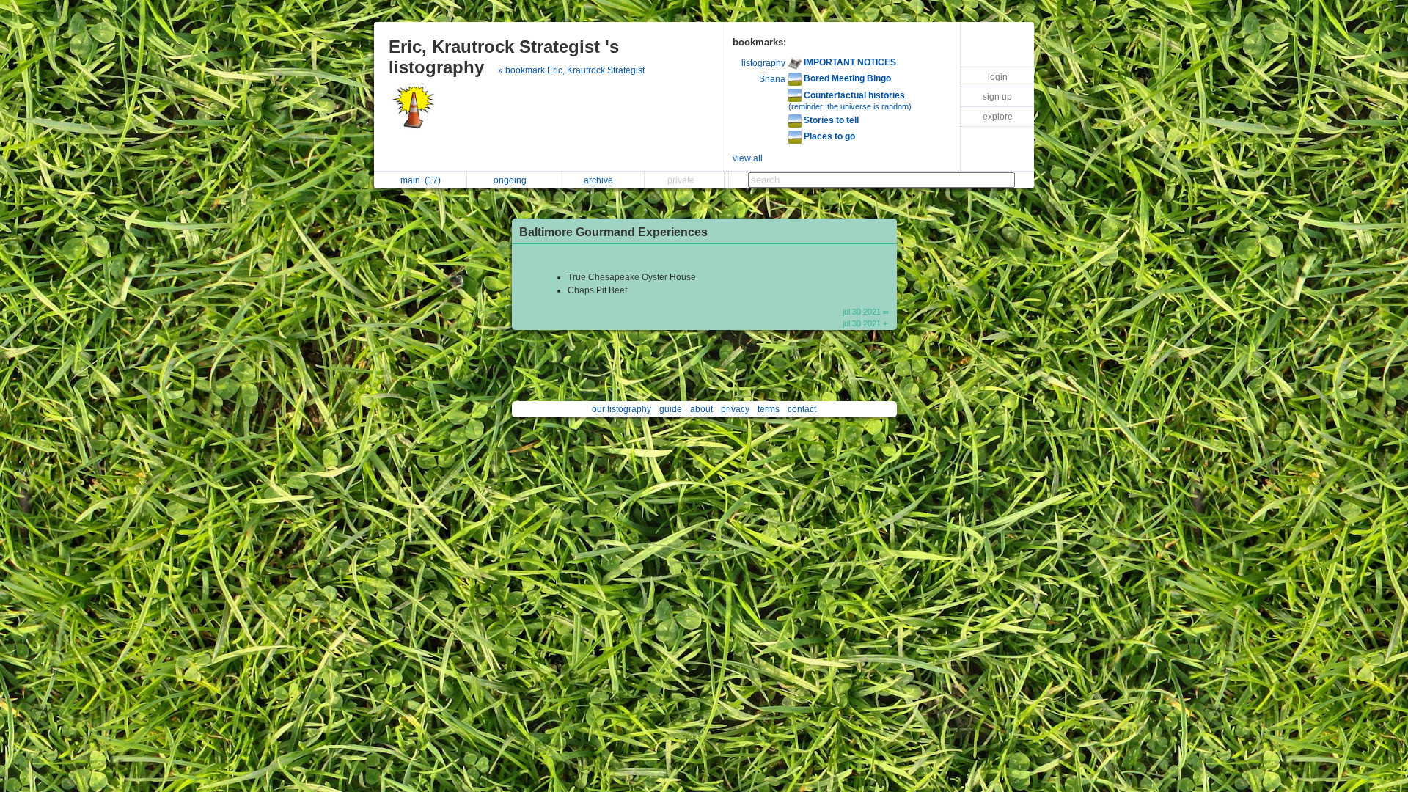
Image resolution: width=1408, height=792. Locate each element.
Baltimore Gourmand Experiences (613, 232)
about (701, 409)
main (420, 180)
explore (998, 116)
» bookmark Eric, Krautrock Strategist (571, 70)
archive (600, 180)
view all (748, 158)
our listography (621, 409)
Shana (772, 79)
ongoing (512, 180)
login (998, 77)
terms (769, 409)
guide (670, 409)
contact (802, 409)
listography (763, 63)
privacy (735, 409)
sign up (997, 97)
